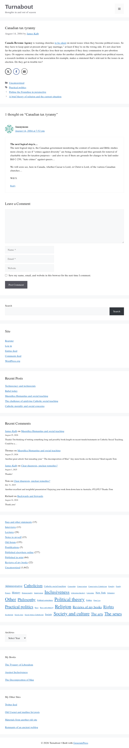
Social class (19, 614)
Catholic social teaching (55, 586)
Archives (9, 632)
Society (48, 614)
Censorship (72, 586)
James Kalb (11, 431)
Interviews (10, 527)
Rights (108, 606)
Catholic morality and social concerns (25, 406)
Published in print (14, 557)
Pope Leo (97, 600)
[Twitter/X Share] (8, 71)
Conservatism (82, 586)
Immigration (38, 593)
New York (101, 592)
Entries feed (11, 350)
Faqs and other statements (18, 522)
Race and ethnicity (46, 607)
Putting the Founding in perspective (27, 92)
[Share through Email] (24, 71)
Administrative (14, 586)
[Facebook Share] (16, 71)
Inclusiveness (57, 592)
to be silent (60, 42)
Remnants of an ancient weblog (21, 727)
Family (118, 586)
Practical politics (17, 87)
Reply (12, 185)
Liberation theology (78, 593)
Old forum (10, 542)
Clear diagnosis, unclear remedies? (39, 465)
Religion (63, 606)
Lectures (9, 532)
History (16, 592)
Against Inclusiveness (16, 672)
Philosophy (27, 599)
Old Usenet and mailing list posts (22, 712)
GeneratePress (80, 742)
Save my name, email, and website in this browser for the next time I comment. (50, 275)
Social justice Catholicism (34, 614)
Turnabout (19, 7)
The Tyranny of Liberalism (19, 664)
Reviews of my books (16, 562)
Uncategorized (16, 82)
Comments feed (13, 356)
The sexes (113, 614)
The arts (97, 613)
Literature (90, 593)
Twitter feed (11, 704)
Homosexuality (27, 593)
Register (9, 340)
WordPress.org (12, 361)
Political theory (69, 599)
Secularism (9, 614)
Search (8, 305)
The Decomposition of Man (19, 679)
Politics (89, 600)
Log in (8, 345)
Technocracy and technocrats (20, 385)
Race (36, 607)
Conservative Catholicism (97, 586)
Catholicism (33, 585)
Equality (111, 586)
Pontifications (12, 547)
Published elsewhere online (19, 552)
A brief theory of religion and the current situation (35, 96)
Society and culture (72, 613)
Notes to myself (13, 537)
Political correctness (45, 600)
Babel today (11, 391)
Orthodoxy (111, 593)
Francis (7, 593)
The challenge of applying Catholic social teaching (31, 401)
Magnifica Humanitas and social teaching (26, 396)
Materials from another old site (21, 719)
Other (10, 599)
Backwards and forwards (30, 496)
